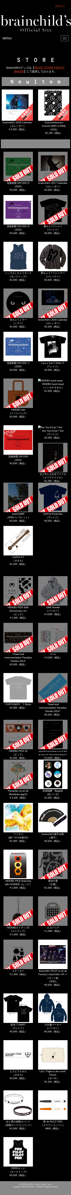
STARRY (23, 1184)
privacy (44, 1184)
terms (37, 1184)
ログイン (60, 5)
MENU (7, 38)
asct (49, 1184)
